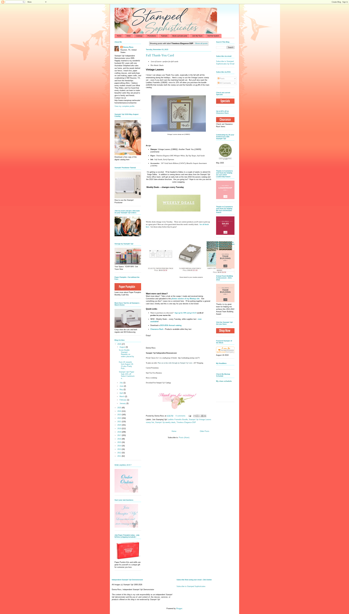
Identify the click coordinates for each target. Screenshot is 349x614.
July (121, 383)
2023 (119, 415)
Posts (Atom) (184, 437)
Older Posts (204, 431)
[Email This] (194, 416)
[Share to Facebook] (202, 416)
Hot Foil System (213, 36)
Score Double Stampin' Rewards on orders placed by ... (126, 354)
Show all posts (201, 43)
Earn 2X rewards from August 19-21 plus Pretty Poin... (126, 365)
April (122, 393)
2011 (119, 456)
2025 (119, 408)
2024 (119, 411)
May (122, 389)
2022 (119, 418)
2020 (119, 425)
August (123, 347)
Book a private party (179, 36)
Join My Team (197, 36)
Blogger (179, 608)
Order (129, 36)
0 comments (180, 416)
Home (119, 36)
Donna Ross (128, 47)
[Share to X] (199, 416)
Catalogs (139, 36)
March (122, 396)
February (123, 400)
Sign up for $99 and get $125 (185, 313)
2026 (119, 344)
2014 (119, 446)
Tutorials (164, 36)
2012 (119, 453)
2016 (119, 439)
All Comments (225, 83)
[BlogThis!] (197, 416)
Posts (222, 79)
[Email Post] (190, 416)
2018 (119, 432)
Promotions (152, 36)
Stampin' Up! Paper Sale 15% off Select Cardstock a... (127, 375)
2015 (119, 442)
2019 (119, 428)
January (123, 403)
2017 (119, 435)
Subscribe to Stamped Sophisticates (191, 586)
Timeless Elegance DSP (186, 422)
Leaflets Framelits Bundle (178, 419)
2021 (119, 422)
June (122, 386)
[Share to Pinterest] (205, 416)
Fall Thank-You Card (160, 55)
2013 (119, 449)
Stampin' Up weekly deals (165, 422)
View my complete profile (124, 106)
